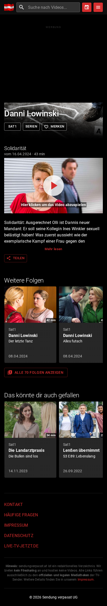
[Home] (10, 7)
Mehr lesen (53, 249)
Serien (31, 126)
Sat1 (12, 126)
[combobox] (53, 7)
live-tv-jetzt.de (21, 546)
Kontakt (13, 504)
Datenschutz (19, 535)
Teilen (15, 258)
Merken (54, 126)
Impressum (16, 525)
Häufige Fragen (21, 514)
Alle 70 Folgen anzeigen (35, 372)
